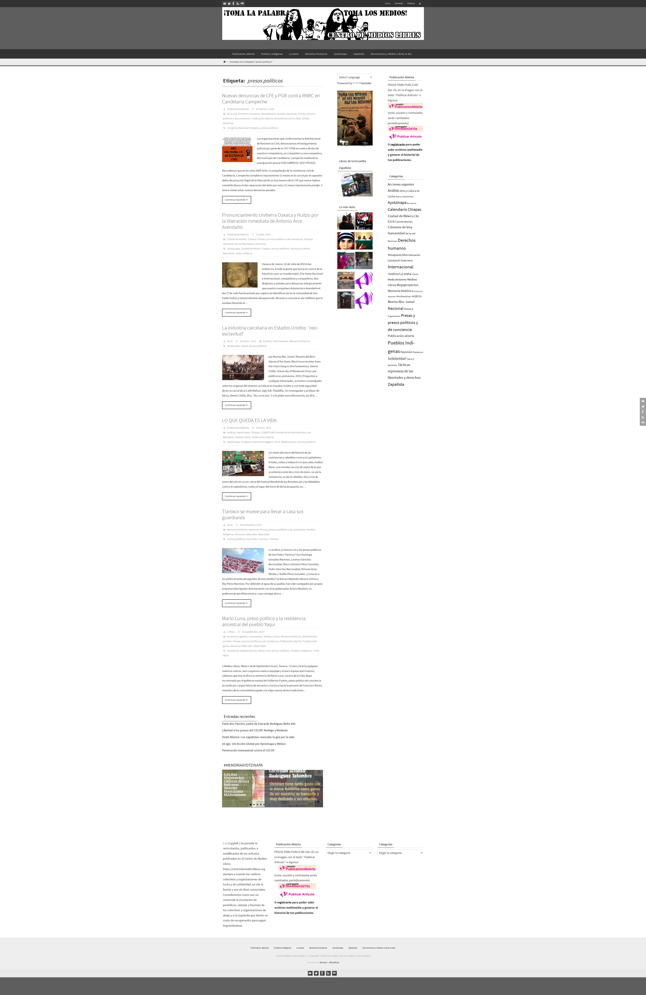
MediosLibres (288, 441)
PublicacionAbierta (238, 109)
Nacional (292, 113)
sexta (238, 253)
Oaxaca (252, 239)
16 (298, 804)
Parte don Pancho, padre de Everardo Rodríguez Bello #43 (258, 724)
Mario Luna (264, 650)
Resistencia (418, 352)
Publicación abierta (262, 118)
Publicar (411, 3)
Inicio (387, 3)
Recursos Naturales (246, 534)
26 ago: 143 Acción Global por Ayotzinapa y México (254, 744)
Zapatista (396, 384)
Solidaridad (397, 358)
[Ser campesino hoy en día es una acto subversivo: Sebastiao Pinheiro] (364, 241)
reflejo (231, 631)
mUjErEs (416, 296)
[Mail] (242, 3)
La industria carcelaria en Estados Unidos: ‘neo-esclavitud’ (270, 330)
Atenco (399, 196)
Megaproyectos (407, 285)
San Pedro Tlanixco (257, 539)
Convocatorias (403, 221)
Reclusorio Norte (300, 248)
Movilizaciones (403, 296)
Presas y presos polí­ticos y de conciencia (280, 239)
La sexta (405, 273)
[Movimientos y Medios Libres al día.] (346, 221)
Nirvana (323, 962)
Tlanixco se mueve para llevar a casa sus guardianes (262, 514)
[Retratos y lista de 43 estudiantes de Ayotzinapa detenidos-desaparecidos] (364, 221)
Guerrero (406, 260)
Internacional (280, 341)
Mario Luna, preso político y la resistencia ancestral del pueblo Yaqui (264, 621)
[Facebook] (233, 3)
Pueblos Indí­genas (282, 948)
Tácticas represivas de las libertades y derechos (404, 371)
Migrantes (392, 296)
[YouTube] (224, 3)
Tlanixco (274, 539)
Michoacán (418, 291)
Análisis (267, 341)
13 (288, 804)
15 (294, 804)
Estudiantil (394, 260)
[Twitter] (229, 3)
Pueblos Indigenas (301, 650)
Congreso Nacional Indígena (243, 127)
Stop (321, 802)
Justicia (393, 274)
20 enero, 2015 (248, 341)
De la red (232, 113)
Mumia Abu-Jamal (237, 345)
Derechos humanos (249, 113)
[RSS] (238, 3)
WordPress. (334, 962)
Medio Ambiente (397, 279)
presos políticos (269, 127)
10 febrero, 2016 (265, 109)
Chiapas (255, 432)
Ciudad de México (237, 239)
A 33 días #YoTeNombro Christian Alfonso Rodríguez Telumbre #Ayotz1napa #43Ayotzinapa (236, 784)
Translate (365, 83)
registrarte (397, 144)
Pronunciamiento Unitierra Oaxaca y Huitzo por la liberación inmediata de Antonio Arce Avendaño (270, 221)
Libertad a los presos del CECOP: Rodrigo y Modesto (255, 730)
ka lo (230, 341)
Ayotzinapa (233, 248)
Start (318, 802)
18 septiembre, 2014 (253, 631)
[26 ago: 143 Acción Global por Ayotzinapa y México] (346, 281)
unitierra (248, 253)
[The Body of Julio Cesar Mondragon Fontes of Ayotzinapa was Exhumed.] (346, 241)
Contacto (399, 3)
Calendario (397, 209)
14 (291, 804)
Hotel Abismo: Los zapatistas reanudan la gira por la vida (258, 737)
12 (284, 804)
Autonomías (256, 636)
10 (277, 804)
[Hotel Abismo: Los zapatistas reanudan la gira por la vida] (346, 301)
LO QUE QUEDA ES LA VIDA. (250, 420)
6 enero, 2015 (263, 427)
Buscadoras (411, 203)
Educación (414, 255)
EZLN (277, 441)
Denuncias (392, 241)
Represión (228, 253)
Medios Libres (243, 437)
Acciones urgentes (237, 636)
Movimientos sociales (273, 113)
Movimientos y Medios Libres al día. (379, 948)
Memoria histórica (299, 341)
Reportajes (260, 646)
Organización (394, 316)
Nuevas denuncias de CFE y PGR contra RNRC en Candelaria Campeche (271, 98)
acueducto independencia (242, 650)
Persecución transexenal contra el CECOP (248, 750)
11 (281, 804)
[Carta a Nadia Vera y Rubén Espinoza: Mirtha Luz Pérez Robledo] (346, 261)
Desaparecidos (398, 255)
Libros (415, 274)
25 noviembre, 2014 (251, 524)
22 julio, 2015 (263, 234)
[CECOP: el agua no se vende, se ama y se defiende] (364, 261)
